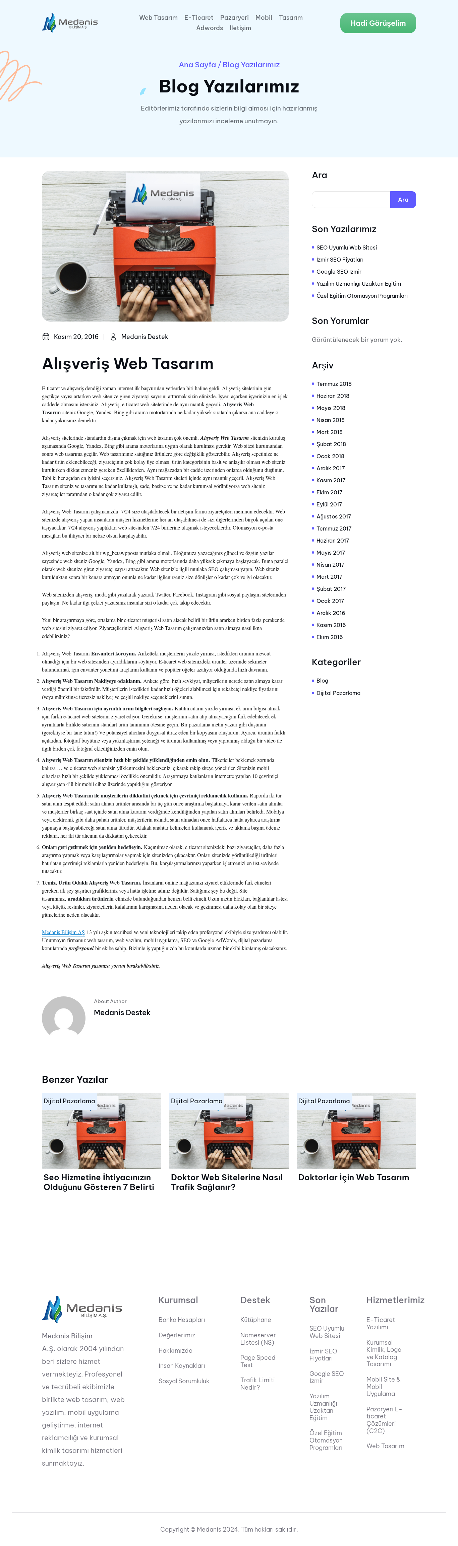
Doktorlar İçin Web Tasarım (353, 1177)
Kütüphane (255, 1320)
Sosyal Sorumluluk (184, 1381)
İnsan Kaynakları (182, 1365)
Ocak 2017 (330, 601)
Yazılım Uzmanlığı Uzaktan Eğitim (359, 283)
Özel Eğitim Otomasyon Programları (362, 295)
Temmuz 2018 (334, 383)
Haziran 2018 (333, 396)
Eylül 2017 (329, 504)
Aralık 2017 (331, 468)
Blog (322, 680)
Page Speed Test (258, 1361)
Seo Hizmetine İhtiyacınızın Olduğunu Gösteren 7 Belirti (99, 1182)
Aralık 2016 (331, 613)
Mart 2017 (330, 576)
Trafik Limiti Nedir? (257, 1384)
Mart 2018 (330, 432)
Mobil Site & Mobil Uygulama (383, 1387)
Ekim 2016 (330, 637)
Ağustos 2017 (334, 516)
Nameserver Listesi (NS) (258, 1339)
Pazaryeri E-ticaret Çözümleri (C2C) (384, 1420)
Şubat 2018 (331, 444)
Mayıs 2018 (331, 408)
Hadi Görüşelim (378, 23)
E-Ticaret (199, 18)
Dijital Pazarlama (338, 693)
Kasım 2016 (331, 625)
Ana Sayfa (197, 64)
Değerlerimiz (177, 1335)
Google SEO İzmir (339, 271)
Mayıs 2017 (331, 552)
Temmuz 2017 (334, 528)
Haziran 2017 (333, 540)
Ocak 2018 (330, 456)
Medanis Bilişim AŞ (63, 931)
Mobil (263, 18)
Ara (319, 175)
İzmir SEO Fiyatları (340, 259)
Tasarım (291, 18)
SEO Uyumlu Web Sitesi (347, 247)
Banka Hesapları (182, 1320)
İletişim (240, 28)
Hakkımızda (175, 1350)
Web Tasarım (158, 18)
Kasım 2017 (331, 480)
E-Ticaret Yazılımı (380, 1323)
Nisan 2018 (331, 420)
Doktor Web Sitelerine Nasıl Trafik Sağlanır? (227, 1182)
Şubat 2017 (331, 588)
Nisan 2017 (331, 564)
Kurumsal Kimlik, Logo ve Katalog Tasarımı (383, 1353)
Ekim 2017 (330, 492)
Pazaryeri (234, 18)
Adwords (209, 28)
